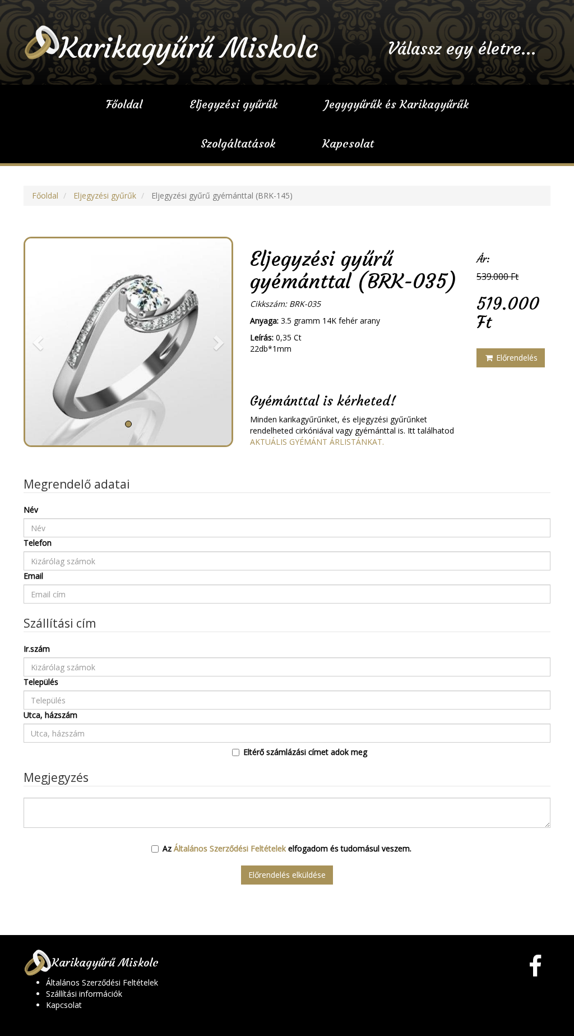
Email (33, 575)
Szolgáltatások (238, 143)
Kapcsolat (348, 143)
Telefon (38, 542)
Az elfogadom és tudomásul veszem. (287, 848)
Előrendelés (516, 357)
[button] (39, 341)
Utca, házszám (50, 715)
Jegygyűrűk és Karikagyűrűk (397, 104)
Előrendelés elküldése (287, 874)
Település (41, 681)
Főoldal (124, 104)
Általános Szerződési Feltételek (230, 848)
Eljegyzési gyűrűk (233, 104)
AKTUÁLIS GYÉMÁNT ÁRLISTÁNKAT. (317, 441)
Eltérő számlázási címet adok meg (305, 752)
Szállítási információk (84, 993)
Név (31, 509)
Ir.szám (37, 648)
